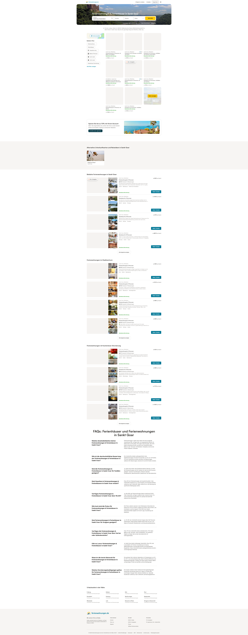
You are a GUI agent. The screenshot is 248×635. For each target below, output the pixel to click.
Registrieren (155, 2)
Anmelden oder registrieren (95, 130)
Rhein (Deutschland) (145, 23)
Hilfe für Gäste (131, 620)
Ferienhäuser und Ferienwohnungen (130, 23)
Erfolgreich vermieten (140, 2)
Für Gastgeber (149, 620)
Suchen (150, 18)
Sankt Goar (153, 23)
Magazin (112, 624)
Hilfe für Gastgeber (132, 622)
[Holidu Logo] (92, 2)
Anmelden (148, 2)
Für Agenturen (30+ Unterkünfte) (153, 622)
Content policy (146, 632)
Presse (129, 624)
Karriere (111, 620)
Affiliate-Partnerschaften (133, 626)
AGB (134, 632)
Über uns (112, 622)
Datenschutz (139, 632)
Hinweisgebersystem (155, 632)
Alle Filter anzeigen (91, 66)
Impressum (130, 632)
